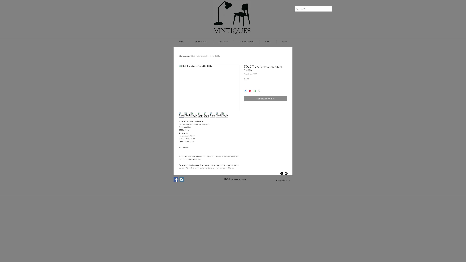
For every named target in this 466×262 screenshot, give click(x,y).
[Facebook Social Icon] (176, 179)
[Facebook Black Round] (281, 173)
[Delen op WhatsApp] (254, 91)
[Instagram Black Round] (286, 173)
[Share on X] (259, 91)
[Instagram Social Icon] (181, 179)
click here (197, 159)
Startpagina (184, 56)
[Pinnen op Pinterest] (250, 91)
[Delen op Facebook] (245, 91)
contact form (228, 168)
